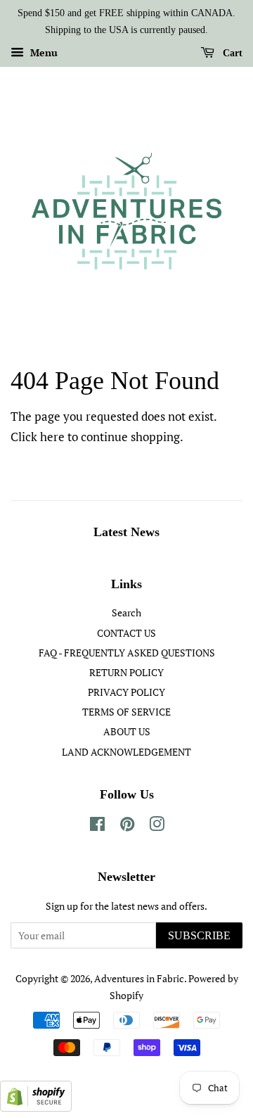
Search (126, 612)
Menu (42, 52)
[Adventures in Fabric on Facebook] (97, 826)
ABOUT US (126, 731)
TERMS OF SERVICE (126, 711)
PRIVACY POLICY (126, 692)
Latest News (126, 532)
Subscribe (199, 935)
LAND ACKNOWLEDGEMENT (126, 751)
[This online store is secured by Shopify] (36, 1107)
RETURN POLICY (126, 672)
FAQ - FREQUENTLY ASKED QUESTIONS (127, 652)
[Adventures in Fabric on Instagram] (156, 826)
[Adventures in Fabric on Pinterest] (127, 826)
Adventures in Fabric (139, 978)
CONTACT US (126, 633)
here (52, 436)
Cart (231, 52)
